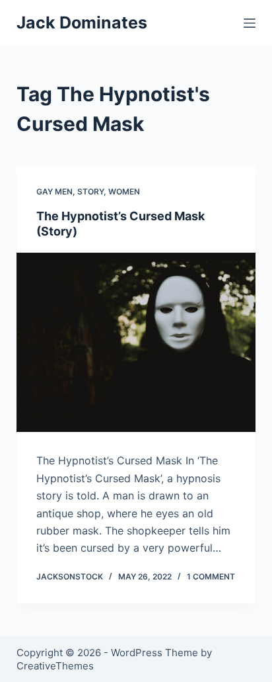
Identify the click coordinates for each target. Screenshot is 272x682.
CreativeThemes (55, 666)
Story (90, 191)
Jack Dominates (82, 22)
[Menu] (249, 23)
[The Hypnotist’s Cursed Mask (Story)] (136, 343)
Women (124, 191)
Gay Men (54, 191)
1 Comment (211, 576)
